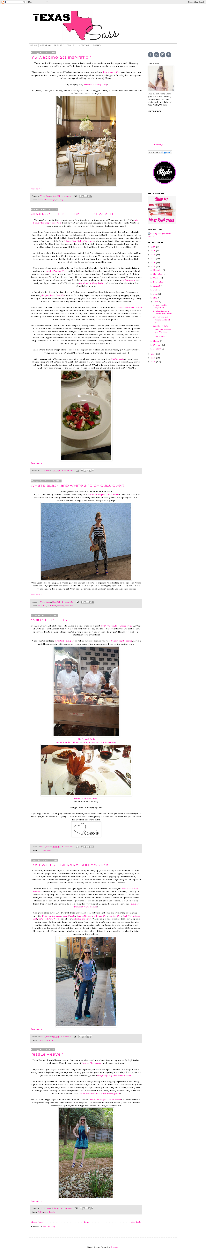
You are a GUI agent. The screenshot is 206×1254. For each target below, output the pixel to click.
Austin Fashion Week (56, 271)
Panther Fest (115, 916)
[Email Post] (75, 196)
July (155, 290)
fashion (43, 606)
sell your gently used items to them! (114, 1075)
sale (46, 1212)
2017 (153, 259)
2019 (153, 251)
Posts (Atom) (49, 1227)
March (156, 341)
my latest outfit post (64, 641)
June (155, 294)
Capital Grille (117, 359)
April (155, 302)
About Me (45, 45)
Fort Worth (52, 606)
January (157, 349)
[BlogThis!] (82, 196)
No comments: (68, 471)
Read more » (36, 189)
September (158, 282)
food (39, 851)
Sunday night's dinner (121, 641)
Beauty (97, 45)
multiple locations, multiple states (98, 742)
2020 (153, 247)
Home (33, 45)
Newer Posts (37, 1222)
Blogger (114, 1247)
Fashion (71, 45)
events (40, 200)
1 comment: (66, 196)
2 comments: (66, 1037)
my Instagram (128, 280)
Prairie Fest (101, 916)
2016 (153, 263)
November (158, 274)
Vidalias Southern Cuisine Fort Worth (72, 214)
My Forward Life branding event (116, 626)
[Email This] (80, 196)
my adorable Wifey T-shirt (92, 283)
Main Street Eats (49, 620)
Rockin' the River (82, 919)
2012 (153, 362)
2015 (153, 267)
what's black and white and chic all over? (78, 485)
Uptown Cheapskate (91, 1063)
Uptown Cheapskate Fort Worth (103, 495)
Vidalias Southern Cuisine (129, 307)
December (158, 270)
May (155, 298)
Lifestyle (84, 45)
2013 (153, 358)
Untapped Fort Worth (49, 919)
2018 (153, 255)
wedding (59, 200)
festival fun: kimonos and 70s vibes (70, 865)
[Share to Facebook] (88, 196)
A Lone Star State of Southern (79, 241)
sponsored (69, 606)
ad (39, 606)
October (157, 278)
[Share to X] (85, 196)
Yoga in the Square (85, 916)
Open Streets (69, 916)
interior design (49, 200)
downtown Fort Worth (68, 742)
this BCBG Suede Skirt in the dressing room (99, 1094)
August (157, 286)
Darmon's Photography (95, 85)
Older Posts (136, 1222)
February (157, 345)
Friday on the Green (51, 916)
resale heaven (47, 1054)
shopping (60, 606)
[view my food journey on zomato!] (160, 236)
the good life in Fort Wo (52, 295)
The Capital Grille (86, 739)
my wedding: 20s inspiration (61, 57)
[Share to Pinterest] (90, 196)
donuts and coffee (111, 72)
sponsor (58, 45)
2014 (153, 354)
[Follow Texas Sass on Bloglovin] (160, 154)
